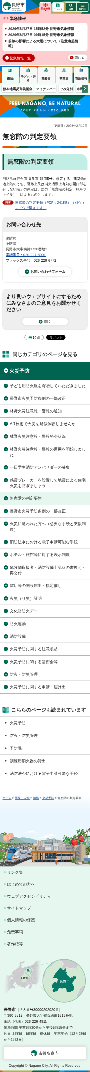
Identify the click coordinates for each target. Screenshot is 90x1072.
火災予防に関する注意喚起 (34, 649)
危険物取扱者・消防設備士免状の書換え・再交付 (48, 570)
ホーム (7, 798)
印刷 (36, 338)
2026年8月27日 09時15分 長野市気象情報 (41, 35)
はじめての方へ (21, 884)
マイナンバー (46, 89)
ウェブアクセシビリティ (29, 896)
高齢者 (46, 78)
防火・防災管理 (24, 674)
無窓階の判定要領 (26, 498)
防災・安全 (22, 798)
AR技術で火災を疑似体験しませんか (43, 424)
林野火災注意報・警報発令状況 (38, 436)
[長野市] (14, 6)
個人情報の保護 (21, 920)
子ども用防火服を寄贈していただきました (48, 386)
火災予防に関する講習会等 (34, 662)
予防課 (16, 748)
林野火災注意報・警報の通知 (36, 411)
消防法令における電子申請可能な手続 (44, 542)
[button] (71, 7)
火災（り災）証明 (26, 598)
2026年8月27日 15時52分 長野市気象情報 (41, 29)
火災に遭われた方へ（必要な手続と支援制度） (48, 526)
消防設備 (18, 636)
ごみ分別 (66, 89)
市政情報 (81, 78)
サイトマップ (19, 908)
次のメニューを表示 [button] (85, 89)
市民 (10, 78)
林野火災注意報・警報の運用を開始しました (48, 452)
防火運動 (18, 624)
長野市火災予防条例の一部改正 (38, 398)
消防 (36, 798)
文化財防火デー (24, 611)
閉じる (79, 58)
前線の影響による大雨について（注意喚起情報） (43, 43)
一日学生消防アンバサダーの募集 (40, 467)
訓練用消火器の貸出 (28, 761)
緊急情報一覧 (20, 58)
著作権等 (15, 944)
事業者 (64, 78)
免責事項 (15, 932)
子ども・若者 (28, 78)
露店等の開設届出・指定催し (36, 585)
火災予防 (20, 371)
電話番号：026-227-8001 (26, 255)
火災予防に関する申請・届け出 (38, 687)
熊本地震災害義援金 (17, 89)
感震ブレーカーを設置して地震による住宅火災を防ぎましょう (48, 483)
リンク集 (15, 872)
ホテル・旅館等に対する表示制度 (40, 554)
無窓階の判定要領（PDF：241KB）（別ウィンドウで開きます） (50, 205)
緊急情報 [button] (45, 8)
